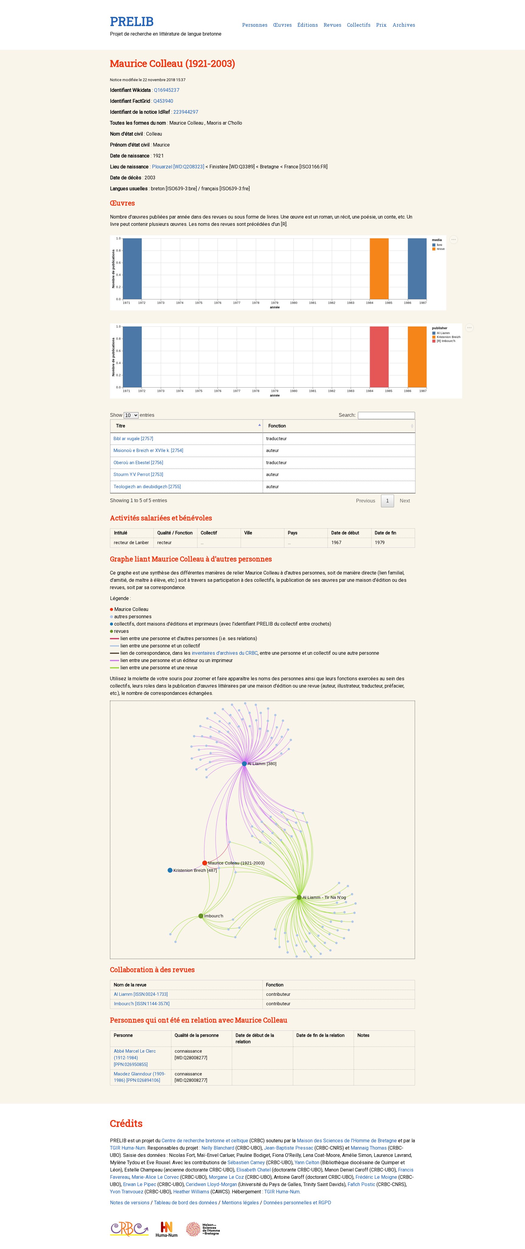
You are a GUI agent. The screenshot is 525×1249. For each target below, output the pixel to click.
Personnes (254, 25)
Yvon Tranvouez (126, 1192)
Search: (347, 415)
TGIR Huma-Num (127, 1148)
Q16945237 (166, 90)
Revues (332, 25)
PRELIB (131, 21)
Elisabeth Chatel (253, 1170)
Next (405, 500)
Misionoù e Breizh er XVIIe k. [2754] (148, 450)
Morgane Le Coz (226, 1177)
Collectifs (358, 25)
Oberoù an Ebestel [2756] (138, 462)
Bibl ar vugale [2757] (133, 438)
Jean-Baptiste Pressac (288, 1148)
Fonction (277, 426)
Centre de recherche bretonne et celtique (205, 1141)
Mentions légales (240, 1203)
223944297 (185, 112)
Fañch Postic (361, 1184)
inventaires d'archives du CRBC (225, 653)
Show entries (132, 415)
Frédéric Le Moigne (376, 1177)
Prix (381, 25)
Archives (404, 25)
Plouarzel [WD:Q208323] (178, 167)
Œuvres (282, 25)
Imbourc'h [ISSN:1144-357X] (142, 1003)
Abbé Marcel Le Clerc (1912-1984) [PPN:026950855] (135, 1058)
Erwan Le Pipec (139, 1184)
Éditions (307, 25)
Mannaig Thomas (369, 1148)
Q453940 (163, 101)
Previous (365, 500)
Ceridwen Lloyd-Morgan (211, 1184)
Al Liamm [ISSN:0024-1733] (141, 994)
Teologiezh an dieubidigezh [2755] (147, 486)
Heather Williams (191, 1192)
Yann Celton (307, 1162)
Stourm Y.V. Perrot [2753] (138, 474)
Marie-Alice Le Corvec (155, 1177)
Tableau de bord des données (185, 1203)
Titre (120, 426)
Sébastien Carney (246, 1162)
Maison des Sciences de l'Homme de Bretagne (347, 1141)
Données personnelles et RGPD (297, 1203)
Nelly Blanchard (217, 1148)
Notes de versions (129, 1203)
